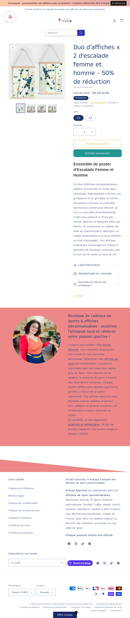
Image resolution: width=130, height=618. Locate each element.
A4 (78, 118)
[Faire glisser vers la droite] (61, 108)
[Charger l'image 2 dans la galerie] (31, 108)
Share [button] (80, 296)
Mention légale (16, 495)
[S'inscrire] (61, 563)
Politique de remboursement (23, 510)
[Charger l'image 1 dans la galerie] (20, 108)
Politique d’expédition (29, 607)
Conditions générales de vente (108, 607)
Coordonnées (116, 611)
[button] (97, 265)
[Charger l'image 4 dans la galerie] (52, 108)
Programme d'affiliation (21, 488)
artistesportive (43, 604)
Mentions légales (99, 611)
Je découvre (118, 3)
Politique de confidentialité (23, 503)
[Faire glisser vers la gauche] (11, 108)
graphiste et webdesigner (84, 424)
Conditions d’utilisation (80, 607)
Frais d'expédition (98, 103)
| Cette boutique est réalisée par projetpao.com (72, 604)
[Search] (81, 33)
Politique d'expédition (20, 518)
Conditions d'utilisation (20, 532)
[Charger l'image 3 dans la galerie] (41, 108)
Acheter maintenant (97, 153)
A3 (90, 118)
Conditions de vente (19, 525)
